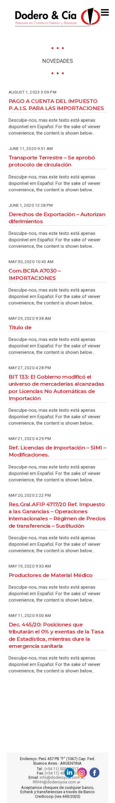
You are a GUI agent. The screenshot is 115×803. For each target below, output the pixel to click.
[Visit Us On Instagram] (81, 772)
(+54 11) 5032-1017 (61, 769)
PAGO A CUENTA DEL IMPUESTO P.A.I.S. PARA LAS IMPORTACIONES (56, 104)
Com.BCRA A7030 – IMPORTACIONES (35, 274)
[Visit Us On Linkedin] (69, 772)
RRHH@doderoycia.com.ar (57, 782)
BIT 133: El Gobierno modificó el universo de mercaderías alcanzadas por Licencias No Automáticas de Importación (56, 387)
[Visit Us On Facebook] (94, 772)
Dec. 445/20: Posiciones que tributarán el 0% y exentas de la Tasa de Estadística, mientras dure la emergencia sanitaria (56, 635)
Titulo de (20, 327)
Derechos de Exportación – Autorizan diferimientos (57, 217)
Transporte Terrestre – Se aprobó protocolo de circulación (52, 161)
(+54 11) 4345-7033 (62, 773)
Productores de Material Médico (51, 575)
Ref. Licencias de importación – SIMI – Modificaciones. (57, 451)
